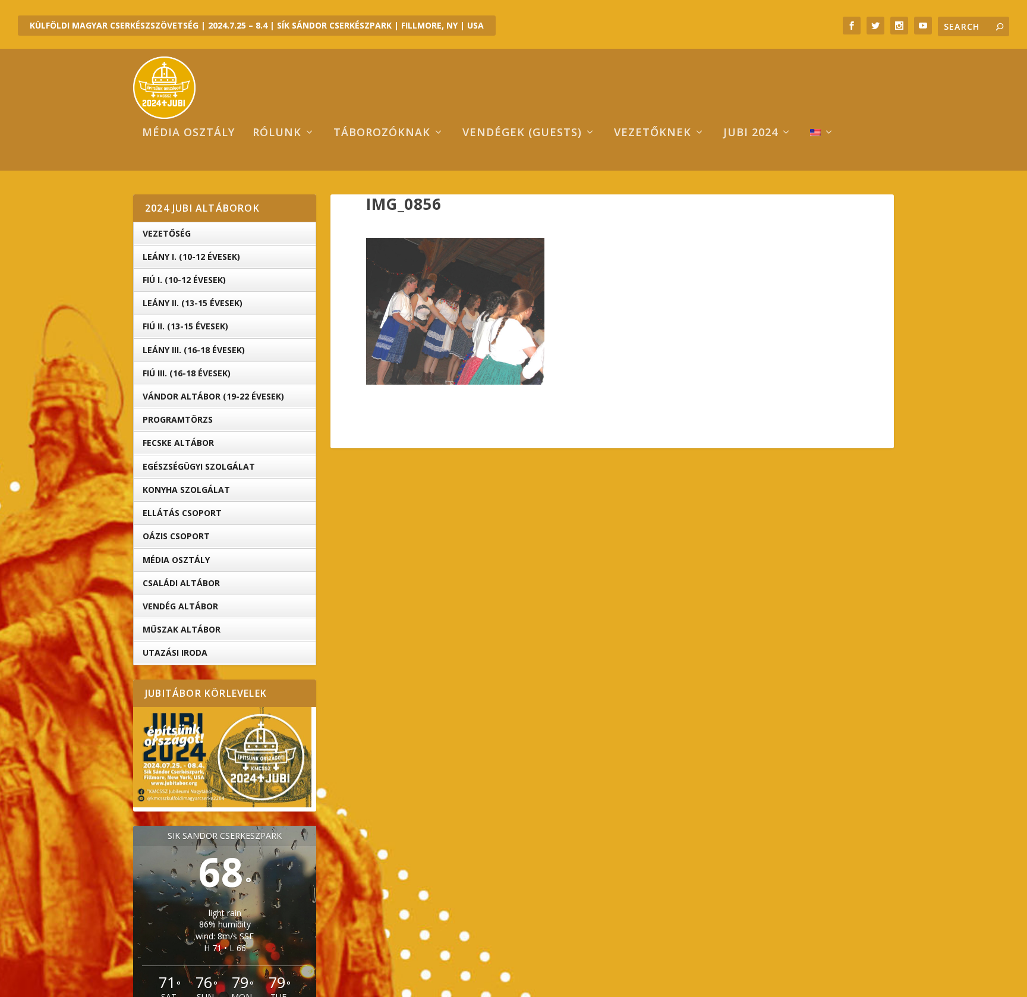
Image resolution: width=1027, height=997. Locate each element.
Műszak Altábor (181, 629)
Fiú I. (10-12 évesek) (184, 279)
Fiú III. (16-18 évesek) (187, 373)
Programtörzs (178, 419)
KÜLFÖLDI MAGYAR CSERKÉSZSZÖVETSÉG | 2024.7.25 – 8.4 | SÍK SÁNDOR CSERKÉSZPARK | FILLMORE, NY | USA (257, 25)
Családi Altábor (181, 583)
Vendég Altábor (180, 606)
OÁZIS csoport (176, 536)
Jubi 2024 (750, 133)
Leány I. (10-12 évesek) (191, 256)
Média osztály (188, 133)
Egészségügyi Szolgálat (199, 466)
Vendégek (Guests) (522, 133)
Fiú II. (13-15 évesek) (185, 326)
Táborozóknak (381, 133)
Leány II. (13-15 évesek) (192, 303)
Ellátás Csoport (182, 512)
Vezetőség (167, 233)
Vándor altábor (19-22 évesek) (213, 396)
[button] (455, 311)
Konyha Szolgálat (186, 489)
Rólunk (277, 133)
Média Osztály (176, 559)
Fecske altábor (178, 442)
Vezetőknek (652, 133)
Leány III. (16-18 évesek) (194, 350)
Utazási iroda (175, 652)
